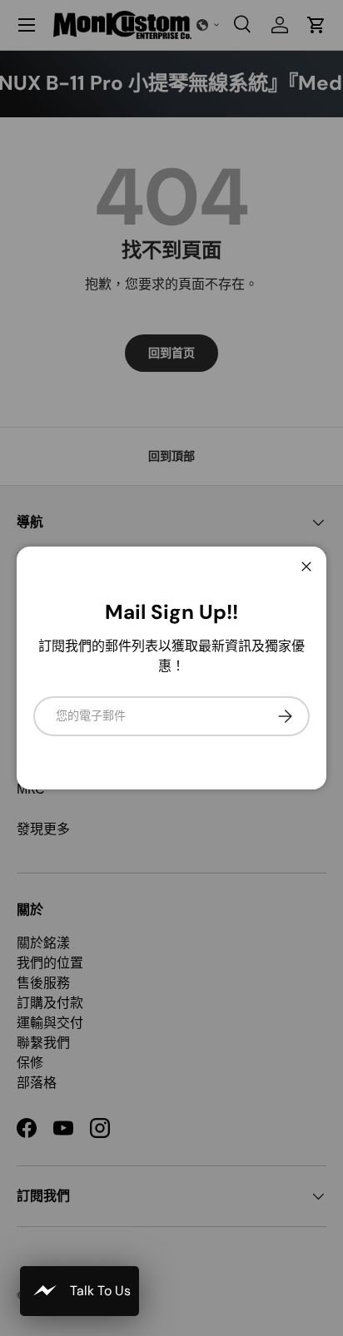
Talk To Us (100, 1290)
